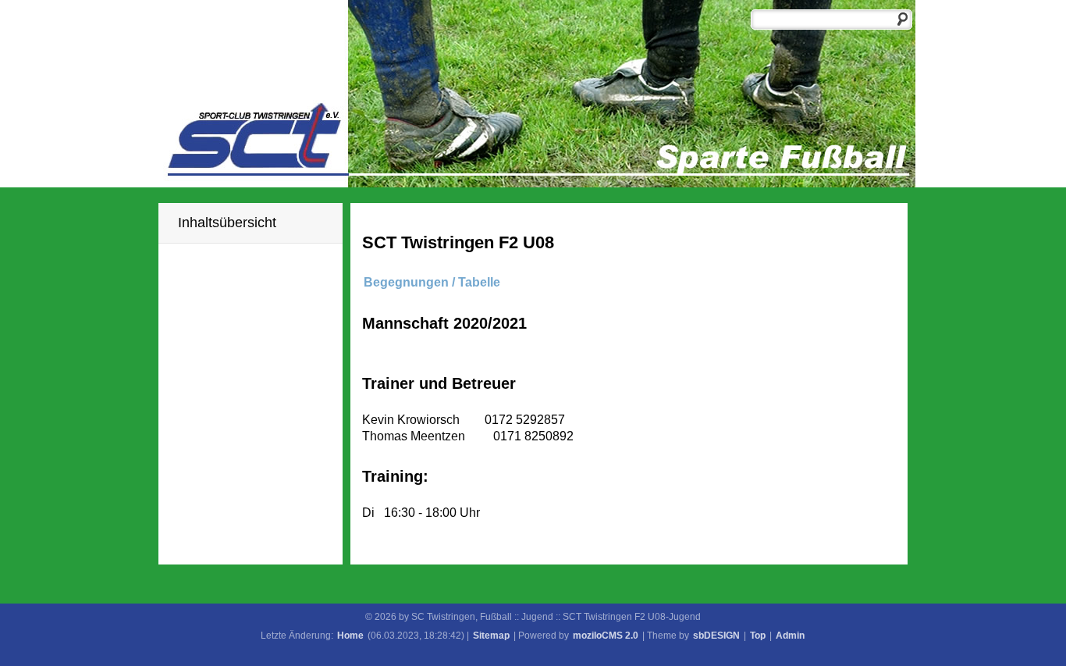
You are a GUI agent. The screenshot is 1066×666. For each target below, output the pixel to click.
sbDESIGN (716, 635)
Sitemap (491, 635)
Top (758, 635)
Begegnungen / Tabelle (432, 282)
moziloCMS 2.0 (605, 635)
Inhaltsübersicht (227, 222)
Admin (790, 635)
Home (350, 635)
